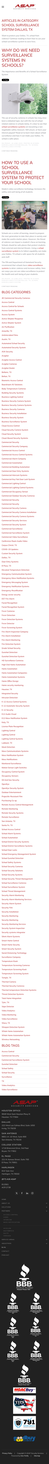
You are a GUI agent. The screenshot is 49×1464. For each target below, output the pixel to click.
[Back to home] (24, 6)
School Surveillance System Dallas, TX (20, 144)
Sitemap (37, 1456)
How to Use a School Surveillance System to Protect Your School (23, 172)
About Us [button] (6, 1203)
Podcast (5, 1255)
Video (5, 1217)
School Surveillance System (20, 145)
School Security (8, 1072)
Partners (6, 1211)
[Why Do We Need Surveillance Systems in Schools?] (24, 98)
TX (3, 1081)
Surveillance (7, 1077)
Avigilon (7, 1228)
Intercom (7, 1220)
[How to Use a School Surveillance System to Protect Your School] (24, 215)
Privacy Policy (7, 1453)
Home (4, 1199)
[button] (3, 6)
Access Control (8, 1051)
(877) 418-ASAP (9, 1179)
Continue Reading (10, 151)
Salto (6, 1233)
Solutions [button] (6, 1207)
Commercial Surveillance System (15, 1060)
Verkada (7, 1236)
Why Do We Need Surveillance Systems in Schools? (21, 57)
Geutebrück (8, 1231)
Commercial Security (10, 1056)
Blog (4, 1247)
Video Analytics (8, 1085)
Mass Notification (11, 1222)
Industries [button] (6, 1243)
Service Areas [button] (8, 1239)
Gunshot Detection (9, 1064)
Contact (5, 1251)
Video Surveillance (9, 1089)
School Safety (7, 1068)
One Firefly (24, 1456)
